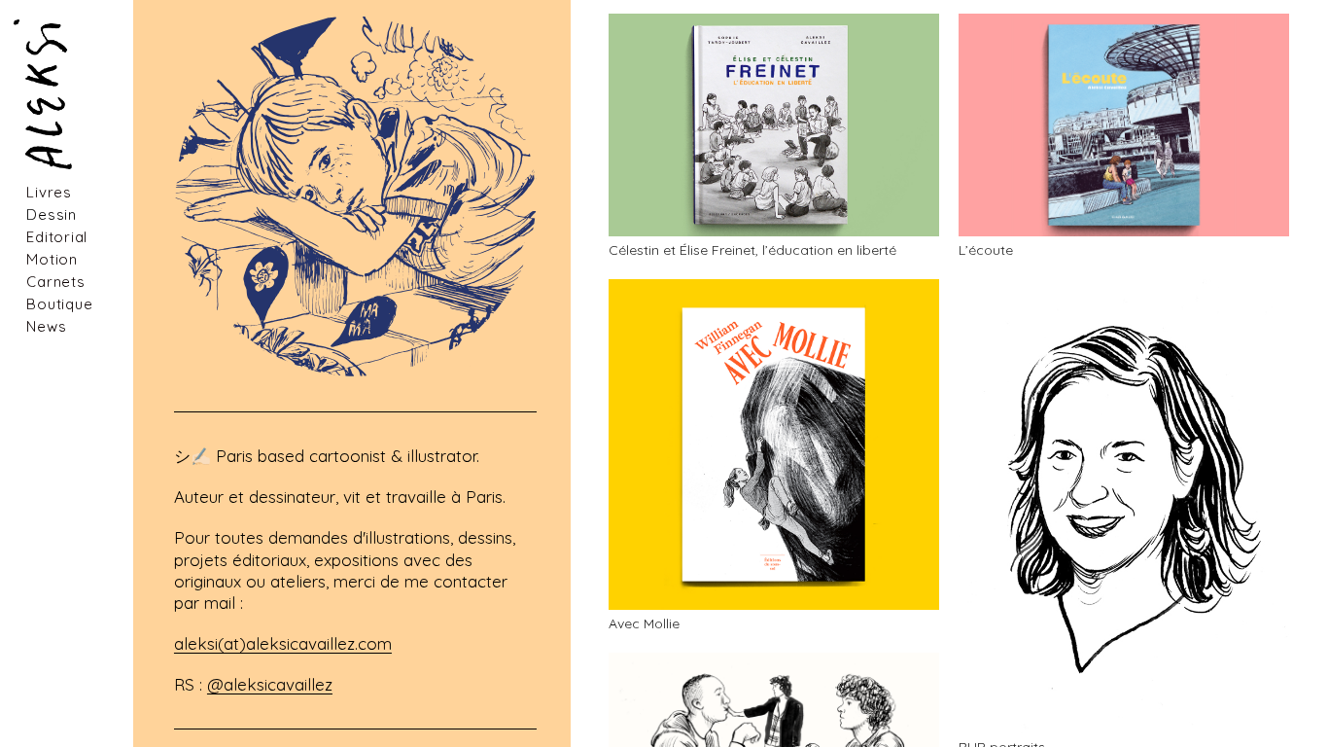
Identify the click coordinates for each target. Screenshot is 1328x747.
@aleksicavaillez (269, 684)
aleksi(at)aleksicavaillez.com (283, 643)
